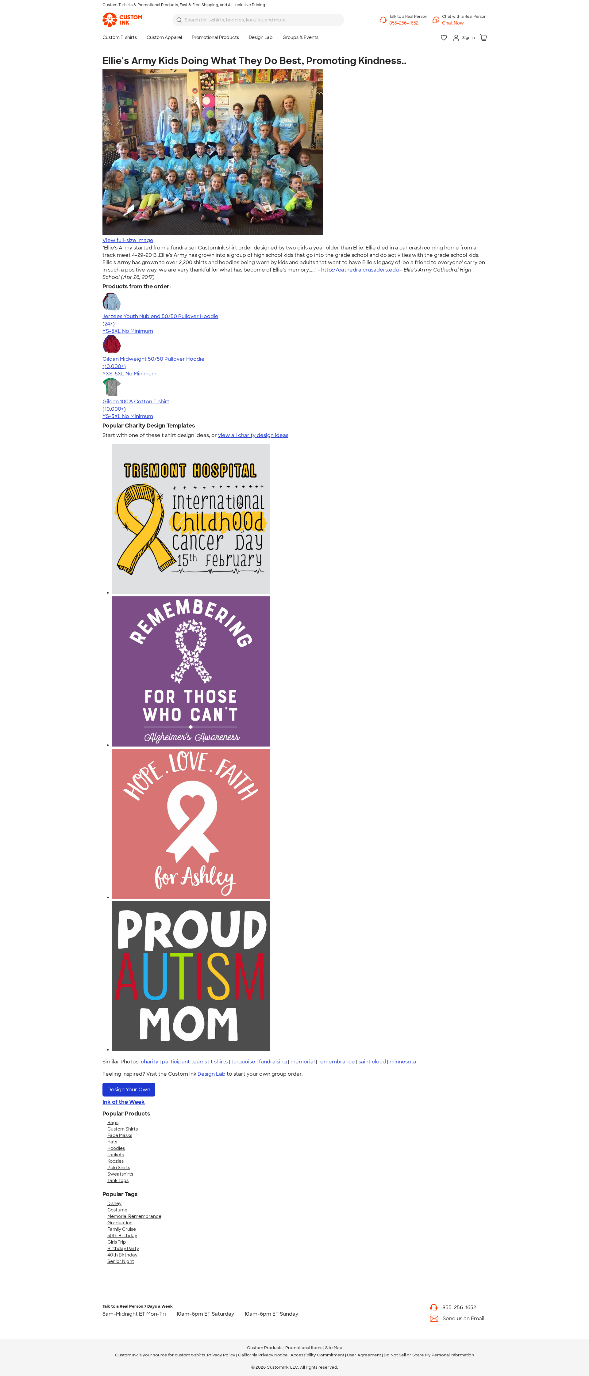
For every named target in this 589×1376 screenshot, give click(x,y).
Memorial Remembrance (134, 1216)
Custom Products (265, 1347)
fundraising (273, 1062)
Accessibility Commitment (317, 1355)
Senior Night (120, 1261)
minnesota (403, 1062)
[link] (122, 20)
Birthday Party (123, 1248)
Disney (114, 1203)
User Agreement (364, 1355)
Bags (112, 1122)
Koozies (115, 1161)
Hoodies (116, 1148)
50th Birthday (122, 1235)
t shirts (219, 1062)
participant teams (184, 1062)
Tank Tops (118, 1180)
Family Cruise (121, 1229)
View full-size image (127, 240)
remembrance (336, 1062)
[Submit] (179, 20)
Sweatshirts (120, 1174)
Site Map (333, 1347)
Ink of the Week (123, 1102)
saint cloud (372, 1062)
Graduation (120, 1223)
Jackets (115, 1154)
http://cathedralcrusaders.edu (360, 270)
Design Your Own (128, 1089)
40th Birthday (122, 1255)
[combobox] (258, 20)
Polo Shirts (118, 1167)
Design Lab (211, 1074)
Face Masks (119, 1135)
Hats (112, 1142)
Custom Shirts (122, 1129)
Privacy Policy (221, 1355)
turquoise (243, 1062)
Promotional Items (303, 1347)
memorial (303, 1062)
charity (149, 1062)
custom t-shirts (190, 1355)
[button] (464, 23)
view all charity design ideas (253, 435)
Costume (117, 1210)
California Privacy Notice (263, 1355)
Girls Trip (116, 1242)
